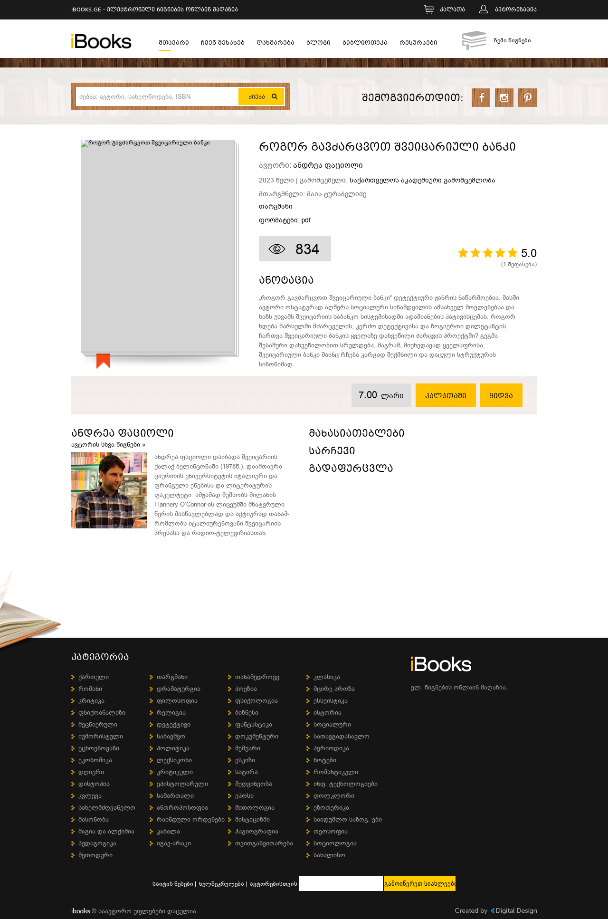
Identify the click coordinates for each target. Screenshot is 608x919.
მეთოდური (95, 855)
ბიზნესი (246, 712)
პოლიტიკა (173, 748)
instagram (504, 97)
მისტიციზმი (252, 819)
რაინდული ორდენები (191, 819)
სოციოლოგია (335, 843)
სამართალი (175, 796)
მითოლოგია (255, 807)
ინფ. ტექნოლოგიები (346, 784)
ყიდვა (501, 396)
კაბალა (168, 831)
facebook (481, 97)
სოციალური (332, 724)
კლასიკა (327, 677)
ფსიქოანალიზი (101, 712)
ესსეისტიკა (331, 701)
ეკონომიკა (95, 760)
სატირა (246, 772)
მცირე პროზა (334, 689)
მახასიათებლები (357, 435)
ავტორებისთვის (273, 884)
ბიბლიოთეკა (365, 44)
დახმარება (275, 44)
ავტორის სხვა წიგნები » (108, 444)
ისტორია (328, 712)
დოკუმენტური (256, 736)
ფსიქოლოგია (256, 701)
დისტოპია (94, 784)
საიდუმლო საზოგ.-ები (348, 819)
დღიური (91, 772)
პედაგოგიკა (97, 843)
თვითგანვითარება (264, 843)
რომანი (90, 689)
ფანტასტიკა (253, 724)
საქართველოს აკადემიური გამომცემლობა (422, 180)
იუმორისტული (100, 736)
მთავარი (174, 44)
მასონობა (93, 819)
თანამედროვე (257, 677)
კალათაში (445, 396)
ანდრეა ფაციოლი (328, 165)
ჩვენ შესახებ (223, 44)
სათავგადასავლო (342, 736)
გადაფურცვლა (351, 470)
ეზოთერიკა (331, 807)
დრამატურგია (178, 689)
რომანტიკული (336, 772)
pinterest (527, 97)
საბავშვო (171, 736)
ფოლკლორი (334, 796)
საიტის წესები (172, 884)
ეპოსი (244, 796)
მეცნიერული (97, 724)
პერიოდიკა (331, 748)
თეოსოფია (331, 831)
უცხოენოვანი (98, 748)
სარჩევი (332, 452)
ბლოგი (318, 44)
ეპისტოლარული (182, 784)
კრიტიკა (91, 701)
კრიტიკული (175, 772)
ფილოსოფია (177, 701)
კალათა (452, 10)
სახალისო (329, 855)
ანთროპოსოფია (182, 807)
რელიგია (171, 712)
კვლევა (90, 796)
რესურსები (418, 44)
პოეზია (246, 689)
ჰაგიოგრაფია (256, 831)
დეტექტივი (173, 724)
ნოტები (325, 760)
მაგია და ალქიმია (106, 831)
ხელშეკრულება (221, 884)
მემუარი (247, 748)
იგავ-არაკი (174, 843)
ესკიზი (245, 760)
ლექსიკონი (174, 760)
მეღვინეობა (253, 784)
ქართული (93, 677)
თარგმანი (276, 206)
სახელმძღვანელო (106, 807)
